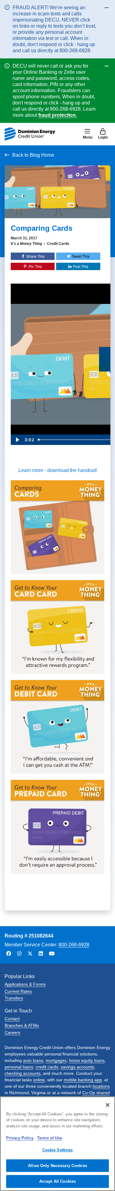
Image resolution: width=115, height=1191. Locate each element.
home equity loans (87, 1060)
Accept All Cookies (57, 1181)
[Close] (107, 1105)
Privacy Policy (19, 1138)
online (39, 1079)
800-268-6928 (74, 944)
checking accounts (22, 1073)
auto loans (33, 1060)
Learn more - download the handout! (57, 470)
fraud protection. (57, 115)
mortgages (56, 1060)
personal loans (19, 1066)
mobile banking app (83, 1079)
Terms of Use (49, 1138)
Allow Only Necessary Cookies (57, 1165)
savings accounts (77, 1066)
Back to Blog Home (33, 155)
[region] (57, 1143)
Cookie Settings (57, 1150)
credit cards (47, 1066)
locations (101, 1086)
